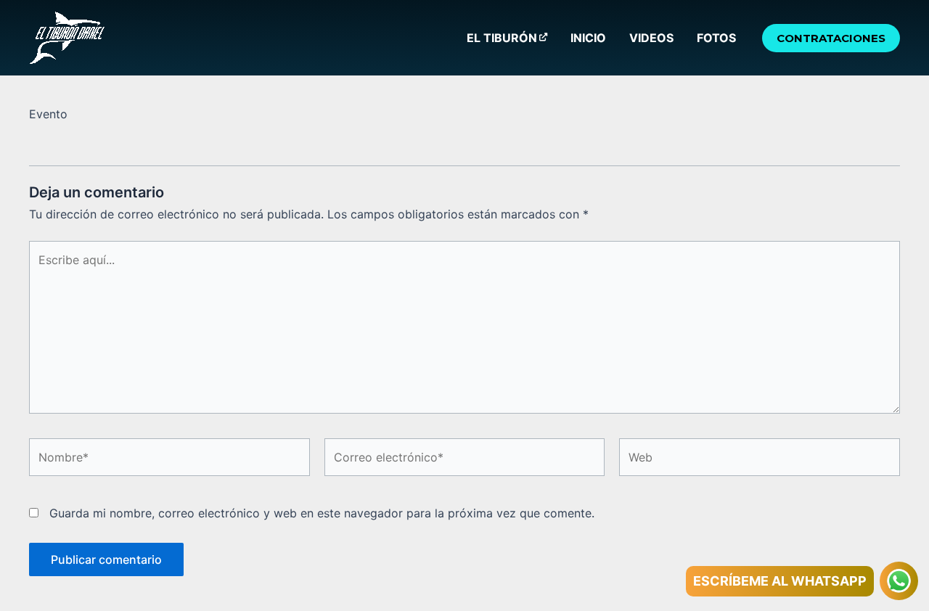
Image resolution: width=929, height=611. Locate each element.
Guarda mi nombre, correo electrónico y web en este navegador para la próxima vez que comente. (321, 513)
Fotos (716, 37)
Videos (651, 37)
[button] (831, 38)
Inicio (588, 37)
